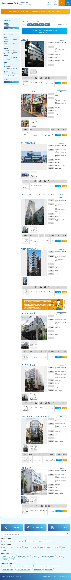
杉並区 (41, 547)
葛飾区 (63, 547)
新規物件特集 (6, 565)
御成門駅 (35, 556)
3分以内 (14, 50)
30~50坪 (35, 24)
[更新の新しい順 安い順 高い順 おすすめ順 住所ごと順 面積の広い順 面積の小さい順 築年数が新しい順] (62, 25)
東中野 (62, 477)
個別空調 (14, 73)
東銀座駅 (20, 556)
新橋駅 (4, 556)
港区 (4, 547)
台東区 (4, 550)
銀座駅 (12, 556)
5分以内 (7, 52)
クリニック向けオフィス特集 (23, 569)
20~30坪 (29, 24)
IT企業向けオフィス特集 (53, 565)
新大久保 (60, 100)
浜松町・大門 (20, 541)
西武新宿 (62, 103)
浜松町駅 (52, 556)
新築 (6, 57)
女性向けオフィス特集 (8, 569)
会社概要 (3, 576)
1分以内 (7, 50)
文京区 (48, 547)
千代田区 (19, 547)
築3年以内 (15, 57)
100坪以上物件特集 (39, 565)
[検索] (67, 534)
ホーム (24, 19)
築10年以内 (8, 59)
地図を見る (62, 40)
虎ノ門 (11, 541)
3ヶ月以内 (15, 68)
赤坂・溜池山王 (40, 541)
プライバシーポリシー (10, 576)
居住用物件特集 (48, 569)
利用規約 (17, 576)
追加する (64, 83)
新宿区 (26, 547)
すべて (24, 24)
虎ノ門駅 (61, 556)
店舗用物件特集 (37, 569)
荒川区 (56, 547)
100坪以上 (47, 24)
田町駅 (13, 559)
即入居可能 (8, 68)
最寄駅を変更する (11, 28)
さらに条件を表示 (11, 75)
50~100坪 (41, 24)
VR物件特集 (28, 565)
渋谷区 (34, 547)
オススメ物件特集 (17, 565)
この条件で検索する (11, 81)
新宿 (60, 377)
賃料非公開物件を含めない (10, 46)
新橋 (4, 541)
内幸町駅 (44, 556)
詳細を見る (58, 83)
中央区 (11, 547)
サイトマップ (22, 576)
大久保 (62, 49)
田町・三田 (29, 541)
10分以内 (15, 52)
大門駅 (27, 556)
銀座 (49, 541)
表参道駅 (5, 559)
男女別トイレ (7, 73)
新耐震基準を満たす (9, 64)
